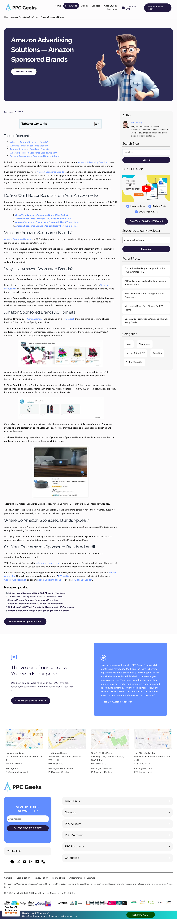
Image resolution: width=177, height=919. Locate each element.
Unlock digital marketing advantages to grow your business (38, 610)
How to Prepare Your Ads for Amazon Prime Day (33, 600)
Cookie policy (23, 877)
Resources (112, 9)
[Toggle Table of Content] (95, 124)
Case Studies (110, 5)
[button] (131, 8)
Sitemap (91, 877)
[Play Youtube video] (146, 188)
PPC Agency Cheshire (59, 772)
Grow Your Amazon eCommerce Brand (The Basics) (41, 215)
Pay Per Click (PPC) (135, 353)
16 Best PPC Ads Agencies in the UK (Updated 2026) (35, 596)
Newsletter (144, 344)
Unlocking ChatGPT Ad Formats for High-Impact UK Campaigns (41, 607)
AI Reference (75, 877)
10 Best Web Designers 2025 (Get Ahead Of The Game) (37, 593)
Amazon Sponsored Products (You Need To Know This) (43, 218)
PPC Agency (12, 768)
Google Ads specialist (15, 579)
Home (58, 5)
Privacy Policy (41, 877)
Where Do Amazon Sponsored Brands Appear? (33, 152)
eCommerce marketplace (48, 563)
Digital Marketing (134, 362)
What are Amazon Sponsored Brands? (29, 142)
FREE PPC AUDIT (141, 914)
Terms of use (58, 877)
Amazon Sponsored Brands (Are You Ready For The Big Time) (46, 225)
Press (129, 344)
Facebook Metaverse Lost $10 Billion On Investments (35, 603)
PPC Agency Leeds (143, 772)
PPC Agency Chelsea (101, 772)
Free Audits (71, 5)
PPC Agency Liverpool (17, 772)
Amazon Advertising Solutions (93, 162)
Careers (8, 877)
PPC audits (63, 576)
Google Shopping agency (49, 579)
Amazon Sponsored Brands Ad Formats (29, 149)
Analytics (157, 353)
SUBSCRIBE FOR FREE (28, 828)
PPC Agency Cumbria (144, 768)
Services (96, 5)
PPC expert (68, 318)
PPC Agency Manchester (60, 768)
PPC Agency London (101, 768)
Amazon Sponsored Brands (50, 171)
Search (146, 159)
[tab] (27, 851)
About (84, 5)
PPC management (33, 318)
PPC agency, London (82, 579)
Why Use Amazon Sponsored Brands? (29, 145)
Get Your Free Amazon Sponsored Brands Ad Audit (35, 156)
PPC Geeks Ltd (14, 893)
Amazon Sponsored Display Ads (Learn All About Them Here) (47, 222)
